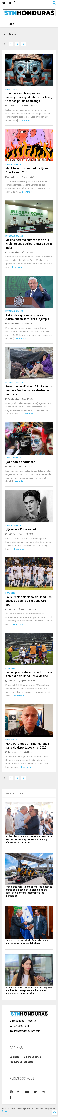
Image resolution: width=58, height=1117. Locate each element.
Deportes (10, 593)
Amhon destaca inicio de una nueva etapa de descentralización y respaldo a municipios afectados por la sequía (28, 839)
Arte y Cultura (13, 164)
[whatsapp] (18, 1092)
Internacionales (14, 236)
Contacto (14, 1057)
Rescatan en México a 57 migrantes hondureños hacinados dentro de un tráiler (28, 390)
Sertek (5, 1111)
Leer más (25, 120)
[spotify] (11, 1092)
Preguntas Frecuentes (21, 1062)
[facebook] (14, 3)
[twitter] (3, 3)
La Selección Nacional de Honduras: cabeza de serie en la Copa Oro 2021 (28, 600)
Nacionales (11, 740)
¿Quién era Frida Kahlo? (20, 529)
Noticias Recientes (16, 793)
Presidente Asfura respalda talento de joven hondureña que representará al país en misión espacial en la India (28, 990)
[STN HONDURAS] (29, 15)
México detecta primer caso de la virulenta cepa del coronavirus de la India (28, 243)
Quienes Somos (32, 1057)
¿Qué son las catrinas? (20, 462)
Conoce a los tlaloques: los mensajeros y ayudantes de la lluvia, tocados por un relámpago (28, 97)
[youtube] (27, 1092)
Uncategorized (13, 89)
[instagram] (9, 3)
